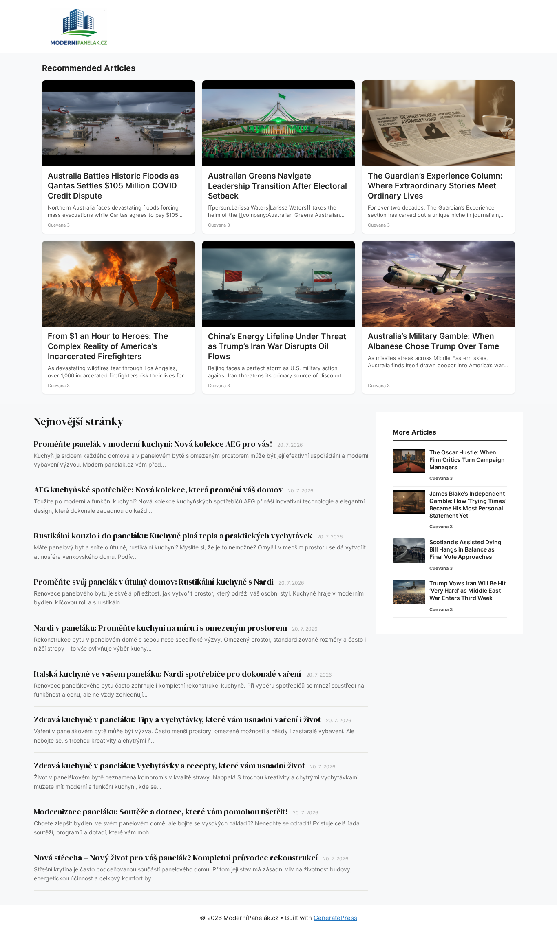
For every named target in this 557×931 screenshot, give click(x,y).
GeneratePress (335, 918)
